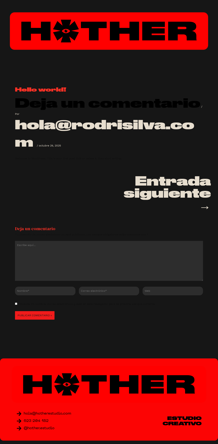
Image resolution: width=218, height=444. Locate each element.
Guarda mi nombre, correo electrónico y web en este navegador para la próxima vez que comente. (87, 304)
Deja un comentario (107, 103)
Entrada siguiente (167, 193)
